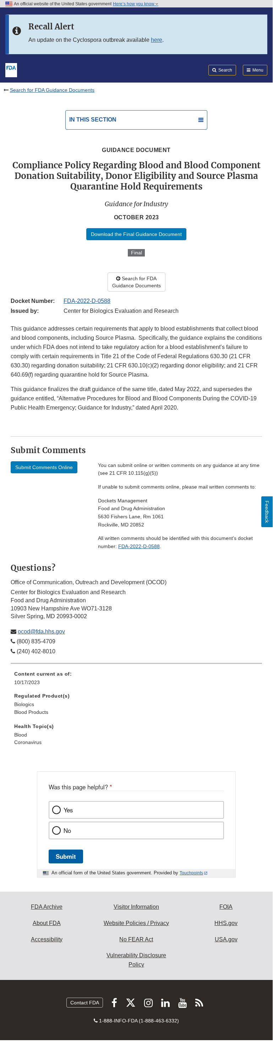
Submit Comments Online (44, 467)
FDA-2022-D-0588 (87, 301)
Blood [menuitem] (20, 735)
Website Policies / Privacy (136, 923)
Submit (66, 856)
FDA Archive (46, 907)
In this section (92, 120)
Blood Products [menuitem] (31, 712)
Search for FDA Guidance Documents (52, 90)
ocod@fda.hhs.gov (41, 631)
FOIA (226, 907)
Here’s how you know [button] (134, 3)
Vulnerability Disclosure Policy (136, 960)
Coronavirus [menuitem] (28, 742)
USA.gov (226, 939)
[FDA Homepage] (11, 69)
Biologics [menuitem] (24, 704)
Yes (68, 810)
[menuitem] (136, 680)
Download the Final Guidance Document (136, 234)
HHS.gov (225, 923)
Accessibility (46, 939)
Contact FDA (84, 1002)
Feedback (267, 512)
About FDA (47, 923)
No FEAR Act (136, 939)
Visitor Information (136, 907)
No (67, 830)
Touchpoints (191, 872)
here (156, 40)
